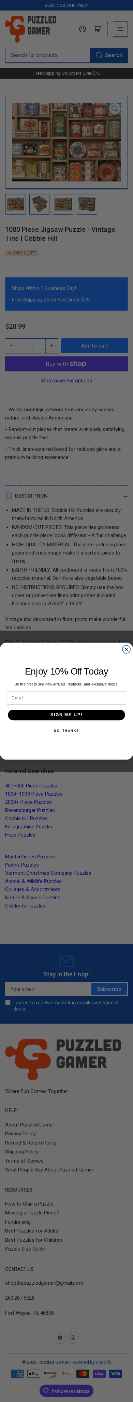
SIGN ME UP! (66, 714)
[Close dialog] (126, 649)
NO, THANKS (66, 731)
